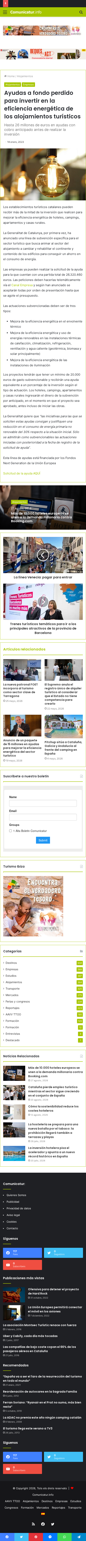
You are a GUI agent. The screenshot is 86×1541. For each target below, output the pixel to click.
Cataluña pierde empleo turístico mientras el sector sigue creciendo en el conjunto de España (53, 1091)
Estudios (11, 975)
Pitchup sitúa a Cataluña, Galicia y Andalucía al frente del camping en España (63, 748)
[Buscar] (81, 13)
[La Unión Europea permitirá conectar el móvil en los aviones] (14, 1312)
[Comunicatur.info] (26, 12)
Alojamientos (25, 76)
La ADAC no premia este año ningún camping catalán (42, 1418)
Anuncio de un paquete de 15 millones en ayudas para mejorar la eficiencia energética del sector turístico (22, 748)
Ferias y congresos (18, 1001)
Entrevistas (13, 1033)
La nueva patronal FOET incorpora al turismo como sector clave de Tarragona (20, 690)
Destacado (13, 1040)
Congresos (11, 1507)
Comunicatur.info (43, 1494)
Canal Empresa (22, 285)
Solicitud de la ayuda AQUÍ (21, 473)
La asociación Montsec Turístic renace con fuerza (39, 1325)
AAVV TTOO (13, 1014)
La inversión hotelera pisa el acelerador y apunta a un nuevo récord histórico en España (51, 1152)
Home (11, 76)
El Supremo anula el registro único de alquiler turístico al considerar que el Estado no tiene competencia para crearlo (63, 694)
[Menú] (5, 13)
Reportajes (12, 1008)
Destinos (11, 962)
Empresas (28, 84)
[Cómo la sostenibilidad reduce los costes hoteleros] (14, 1112)
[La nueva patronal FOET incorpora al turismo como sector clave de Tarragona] (22, 670)
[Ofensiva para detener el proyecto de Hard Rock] (14, 1294)
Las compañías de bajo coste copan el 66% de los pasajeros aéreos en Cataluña (39, 1349)
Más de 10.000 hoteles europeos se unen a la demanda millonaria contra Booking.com (41, 517)
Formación (12, 1020)
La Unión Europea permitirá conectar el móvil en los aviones (55, 1309)
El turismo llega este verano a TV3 (27, 1428)
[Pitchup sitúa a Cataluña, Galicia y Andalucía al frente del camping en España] (64, 726)
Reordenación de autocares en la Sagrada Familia (40, 1392)
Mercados (12, 995)
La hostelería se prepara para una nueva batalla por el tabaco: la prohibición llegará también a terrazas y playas (53, 1130)
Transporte (13, 988)
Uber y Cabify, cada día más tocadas (30, 1336)
